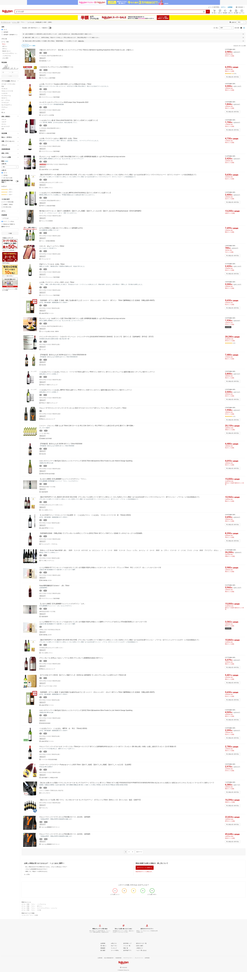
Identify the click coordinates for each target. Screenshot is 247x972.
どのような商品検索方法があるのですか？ (36, 869)
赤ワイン (39, 906)
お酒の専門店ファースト (47, 313)
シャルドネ (4, 93)
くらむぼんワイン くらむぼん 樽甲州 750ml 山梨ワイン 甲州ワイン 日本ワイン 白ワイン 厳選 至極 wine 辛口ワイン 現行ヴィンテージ (85, 390)
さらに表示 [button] (5, 58)
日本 (3, 129)
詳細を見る (81, 41)
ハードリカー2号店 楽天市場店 (49, 759)
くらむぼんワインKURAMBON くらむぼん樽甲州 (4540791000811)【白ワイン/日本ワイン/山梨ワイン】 (75, 193)
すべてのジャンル (5, 22)
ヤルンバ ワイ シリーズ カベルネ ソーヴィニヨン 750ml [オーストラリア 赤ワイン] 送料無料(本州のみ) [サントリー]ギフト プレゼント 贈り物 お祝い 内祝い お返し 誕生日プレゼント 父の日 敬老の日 (107, 746)
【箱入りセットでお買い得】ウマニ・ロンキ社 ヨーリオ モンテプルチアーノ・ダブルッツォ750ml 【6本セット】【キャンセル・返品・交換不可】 (90, 800)
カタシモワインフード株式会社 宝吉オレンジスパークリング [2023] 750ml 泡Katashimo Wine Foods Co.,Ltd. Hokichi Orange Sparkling (85, 461)
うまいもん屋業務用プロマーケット (50, 827)
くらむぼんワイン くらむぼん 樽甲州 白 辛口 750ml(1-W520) (63, 728)
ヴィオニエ (4, 88)
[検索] (208, 12)
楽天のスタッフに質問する (144, 867)
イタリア (4, 122)
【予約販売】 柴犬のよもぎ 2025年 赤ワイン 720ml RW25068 (60, 444)
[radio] (2, 29)
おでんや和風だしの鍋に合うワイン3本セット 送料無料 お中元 (61, 228)
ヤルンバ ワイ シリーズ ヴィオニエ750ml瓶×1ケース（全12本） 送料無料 (64, 817)
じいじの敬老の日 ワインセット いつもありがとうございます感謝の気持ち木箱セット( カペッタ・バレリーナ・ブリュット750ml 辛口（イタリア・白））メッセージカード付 (100, 567)
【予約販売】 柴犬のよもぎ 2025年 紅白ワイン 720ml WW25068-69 (62, 355)
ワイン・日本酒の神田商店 (48, 241)
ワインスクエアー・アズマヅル (49, 544)
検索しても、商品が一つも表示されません (36, 871)
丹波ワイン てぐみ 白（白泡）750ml (51, 264)
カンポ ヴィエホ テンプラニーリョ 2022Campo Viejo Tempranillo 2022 (63, 102)
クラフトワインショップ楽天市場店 (50, 97)
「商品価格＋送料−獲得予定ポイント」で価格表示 (34, 28)
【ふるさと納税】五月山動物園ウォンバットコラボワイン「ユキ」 (62, 603)
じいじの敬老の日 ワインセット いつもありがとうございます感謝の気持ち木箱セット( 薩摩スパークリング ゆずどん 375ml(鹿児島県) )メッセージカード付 (93, 622)
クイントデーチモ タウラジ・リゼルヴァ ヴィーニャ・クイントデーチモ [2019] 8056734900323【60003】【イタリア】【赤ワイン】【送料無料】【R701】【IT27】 (96, 336)
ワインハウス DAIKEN (47, 221)
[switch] (17, 181)
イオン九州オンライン (47, 187)
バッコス (43, 349)
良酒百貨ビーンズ (45, 61)
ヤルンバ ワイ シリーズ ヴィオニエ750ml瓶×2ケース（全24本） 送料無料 (64, 834)
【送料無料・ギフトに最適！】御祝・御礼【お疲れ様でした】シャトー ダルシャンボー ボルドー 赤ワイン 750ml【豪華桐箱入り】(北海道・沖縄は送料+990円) (97, 300)
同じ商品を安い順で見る (232, 77)
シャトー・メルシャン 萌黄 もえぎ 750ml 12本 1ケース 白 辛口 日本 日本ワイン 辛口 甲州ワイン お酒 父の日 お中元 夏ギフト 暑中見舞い (86, 425)
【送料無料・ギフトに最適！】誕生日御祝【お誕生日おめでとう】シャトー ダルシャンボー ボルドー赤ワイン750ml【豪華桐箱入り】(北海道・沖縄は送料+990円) (97, 692)
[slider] (1, 69)
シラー (3, 109)
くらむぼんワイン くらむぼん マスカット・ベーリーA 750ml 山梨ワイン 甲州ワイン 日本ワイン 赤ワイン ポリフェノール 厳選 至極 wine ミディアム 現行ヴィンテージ (97, 372)
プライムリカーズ (45, 259)
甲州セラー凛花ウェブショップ (49, 384)
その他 (39, 910)
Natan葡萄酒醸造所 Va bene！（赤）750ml (54, 585)
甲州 (3, 86)
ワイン (33, 904)
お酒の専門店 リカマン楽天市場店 (50, 169)
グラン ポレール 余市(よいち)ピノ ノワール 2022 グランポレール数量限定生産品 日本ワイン (71, 658)
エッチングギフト (45, 793)
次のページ (139, 851)
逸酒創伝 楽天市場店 (46, 438)
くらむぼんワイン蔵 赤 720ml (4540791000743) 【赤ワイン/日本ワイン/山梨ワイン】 (68, 120)
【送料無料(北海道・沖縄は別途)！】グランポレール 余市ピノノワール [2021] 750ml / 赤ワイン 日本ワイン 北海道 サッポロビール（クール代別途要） (91, 533)
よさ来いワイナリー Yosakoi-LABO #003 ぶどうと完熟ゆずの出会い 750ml (65, 84)
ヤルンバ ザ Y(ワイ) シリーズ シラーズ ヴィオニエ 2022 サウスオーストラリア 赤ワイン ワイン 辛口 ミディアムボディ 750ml (82, 408)
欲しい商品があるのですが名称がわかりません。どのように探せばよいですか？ (46, 866)
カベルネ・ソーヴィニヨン (8, 84)
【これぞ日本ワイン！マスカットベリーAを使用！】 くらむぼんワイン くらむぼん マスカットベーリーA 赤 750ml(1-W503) (85, 515)
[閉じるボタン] (243, 34)
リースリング (5, 102)
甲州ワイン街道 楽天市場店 (48, 133)
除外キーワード (6, 226)
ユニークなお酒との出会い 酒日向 (50, 331)
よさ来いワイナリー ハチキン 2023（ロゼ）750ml (56, 282)
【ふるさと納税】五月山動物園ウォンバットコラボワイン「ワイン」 (63, 479)
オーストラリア (6, 126)
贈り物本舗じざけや (46, 580)
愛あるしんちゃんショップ (48, 419)
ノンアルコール (41, 904)
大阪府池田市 (44, 492)
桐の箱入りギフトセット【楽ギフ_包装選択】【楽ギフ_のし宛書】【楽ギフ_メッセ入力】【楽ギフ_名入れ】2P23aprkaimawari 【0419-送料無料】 (90, 211)
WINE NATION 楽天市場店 (48, 473)
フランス (4, 119)
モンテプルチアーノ (7, 105)
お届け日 (4, 170)
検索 (10, 76)
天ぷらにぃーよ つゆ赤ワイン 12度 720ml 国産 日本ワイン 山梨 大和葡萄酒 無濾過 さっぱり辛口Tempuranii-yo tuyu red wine (82, 156)
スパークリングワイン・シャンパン (47, 908)
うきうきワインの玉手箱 (47, 115)
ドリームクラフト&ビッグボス (49, 686)
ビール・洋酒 (15, 22)
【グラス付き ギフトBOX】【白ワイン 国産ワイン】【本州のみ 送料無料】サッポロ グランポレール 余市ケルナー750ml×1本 (82, 675)
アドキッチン (44, 808)
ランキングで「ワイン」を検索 (30, 915)
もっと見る (27, 874)
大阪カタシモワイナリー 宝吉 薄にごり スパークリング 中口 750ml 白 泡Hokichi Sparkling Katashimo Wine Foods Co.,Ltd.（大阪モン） (86, 50)
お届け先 (4, 163)
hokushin (43, 364)
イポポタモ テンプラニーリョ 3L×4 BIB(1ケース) (56, 67)
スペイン (4, 124)
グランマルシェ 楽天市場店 (48, 78)
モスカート (4, 98)
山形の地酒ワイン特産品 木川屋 (49, 777)
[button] (240, 7)
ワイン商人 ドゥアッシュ (47, 560)
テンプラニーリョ (6, 95)
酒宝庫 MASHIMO (45, 723)
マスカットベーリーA (7, 91)
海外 (7, 161)
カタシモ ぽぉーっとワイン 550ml (51, 246)
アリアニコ (4, 107)
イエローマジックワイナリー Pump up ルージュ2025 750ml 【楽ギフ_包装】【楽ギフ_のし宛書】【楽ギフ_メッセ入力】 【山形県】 (85, 764)
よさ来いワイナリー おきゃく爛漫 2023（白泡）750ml (58, 138)
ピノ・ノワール (6, 100)
